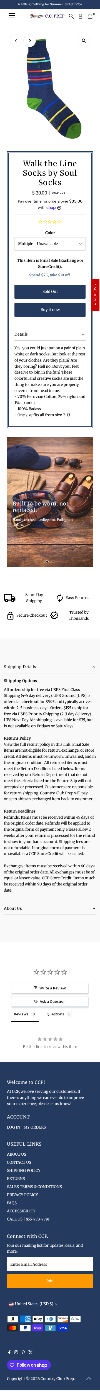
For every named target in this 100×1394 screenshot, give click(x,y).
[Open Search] (71, 16)
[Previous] (16, 40)
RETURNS (16, 1178)
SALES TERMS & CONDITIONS (34, 1186)
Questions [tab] (55, 1014)
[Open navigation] (12, 16)
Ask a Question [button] (53, 1001)
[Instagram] (16, 1353)
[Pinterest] (23, 1353)
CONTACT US (19, 1162)
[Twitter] (30, 1353)
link (67, 744)
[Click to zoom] (84, 41)
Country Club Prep (57, 1378)
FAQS (12, 1203)
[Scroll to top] (88, 1378)
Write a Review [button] (52, 988)
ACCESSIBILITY (21, 1211)
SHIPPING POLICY (24, 1170)
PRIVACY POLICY (22, 1195)
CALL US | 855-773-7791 (28, 1219)
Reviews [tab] (21, 1014)
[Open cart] (90, 16)
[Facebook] (9, 1353)
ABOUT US (16, 1154)
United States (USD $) (34, 1304)
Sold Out (50, 291)
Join (50, 1281)
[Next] (29, 40)
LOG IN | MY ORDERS (26, 1127)
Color (50, 233)
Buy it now (50, 309)
